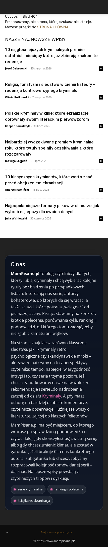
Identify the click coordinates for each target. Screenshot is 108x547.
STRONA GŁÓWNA (52, 27)
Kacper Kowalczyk (17, 126)
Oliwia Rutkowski (17, 97)
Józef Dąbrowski (16, 68)
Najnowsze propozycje (56, 532)
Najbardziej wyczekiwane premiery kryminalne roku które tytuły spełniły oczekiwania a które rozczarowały (49, 148)
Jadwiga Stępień (16, 161)
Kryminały (51, 396)
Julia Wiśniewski (16, 218)
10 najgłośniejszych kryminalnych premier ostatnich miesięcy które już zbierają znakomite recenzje (51, 55)
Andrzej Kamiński (17, 189)
